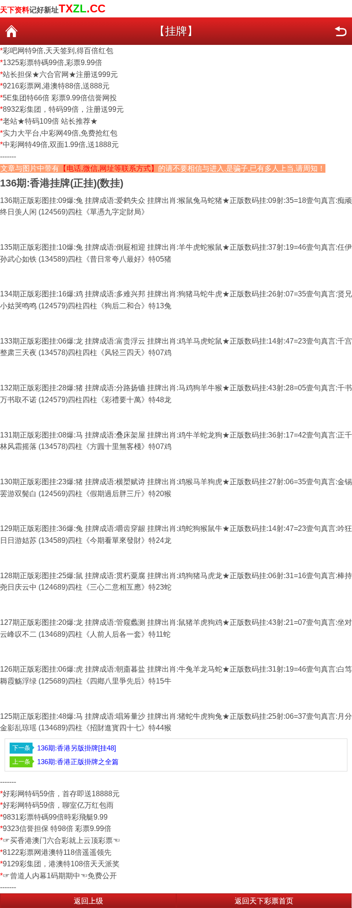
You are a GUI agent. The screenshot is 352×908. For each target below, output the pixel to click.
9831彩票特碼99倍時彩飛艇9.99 (55, 817)
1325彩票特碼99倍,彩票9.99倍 (52, 62)
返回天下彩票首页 (264, 901)
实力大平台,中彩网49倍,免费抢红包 (60, 133)
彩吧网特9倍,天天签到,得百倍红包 (58, 51)
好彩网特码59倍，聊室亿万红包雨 (58, 805)
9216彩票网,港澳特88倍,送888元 (56, 86)
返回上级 (88, 901)
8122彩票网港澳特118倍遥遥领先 (57, 852)
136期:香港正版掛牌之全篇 (78, 762)
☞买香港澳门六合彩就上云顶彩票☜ (61, 840)
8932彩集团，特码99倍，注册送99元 (63, 109)
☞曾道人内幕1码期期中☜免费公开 (60, 876)
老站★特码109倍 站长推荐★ (50, 121)
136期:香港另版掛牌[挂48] (76, 748)
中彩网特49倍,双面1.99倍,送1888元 (61, 144)
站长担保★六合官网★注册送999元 (60, 74)
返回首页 (11, 31)
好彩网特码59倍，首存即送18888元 (61, 794)
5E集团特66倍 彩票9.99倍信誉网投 (60, 98)
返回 (340, 31)
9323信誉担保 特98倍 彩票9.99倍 (57, 828)
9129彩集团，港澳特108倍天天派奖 (61, 864)
